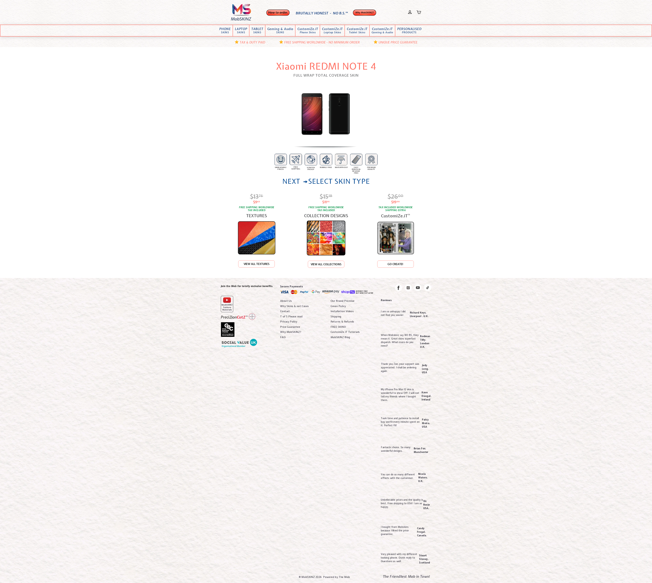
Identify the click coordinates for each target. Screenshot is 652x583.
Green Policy (338, 306)
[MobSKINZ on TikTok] (427, 288)
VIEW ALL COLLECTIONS (326, 264)
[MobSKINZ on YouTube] (417, 288)
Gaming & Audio (280, 30)
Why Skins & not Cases (294, 306)
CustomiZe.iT (307, 30)
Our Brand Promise (343, 301)
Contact (285, 311)
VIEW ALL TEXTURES (256, 264)
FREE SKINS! (338, 327)
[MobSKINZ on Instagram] (408, 288)
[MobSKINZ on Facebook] (398, 288)
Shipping (336, 316)
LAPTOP (241, 30)
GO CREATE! (395, 264)
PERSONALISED (409, 30)
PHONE (225, 30)
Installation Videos (342, 311)
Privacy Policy (288, 321)
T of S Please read (291, 316)
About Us (286, 301)
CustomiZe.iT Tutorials (345, 332)
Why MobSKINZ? (290, 332)
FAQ (283, 337)
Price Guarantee (290, 327)
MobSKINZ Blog (340, 337)
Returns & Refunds (342, 321)
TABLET (257, 30)
